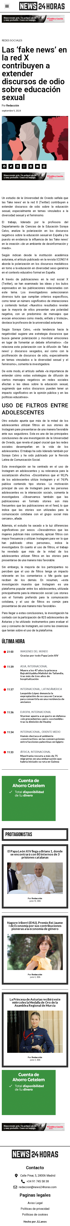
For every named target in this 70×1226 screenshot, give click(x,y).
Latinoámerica (52, 689)
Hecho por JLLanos (35, 1221)
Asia (23, 666)
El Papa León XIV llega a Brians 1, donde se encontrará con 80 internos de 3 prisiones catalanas (35, 854)
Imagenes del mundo (34, 651)
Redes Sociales (12, 40)
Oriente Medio (51, 732)
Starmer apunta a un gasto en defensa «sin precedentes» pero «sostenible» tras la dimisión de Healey (43, 718)
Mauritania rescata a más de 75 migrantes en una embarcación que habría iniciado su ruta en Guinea (41, 758)
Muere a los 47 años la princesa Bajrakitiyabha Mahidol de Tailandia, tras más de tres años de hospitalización (42, 674)
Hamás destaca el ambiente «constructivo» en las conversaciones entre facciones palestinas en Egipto (42, 738)
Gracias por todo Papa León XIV (39, 655)
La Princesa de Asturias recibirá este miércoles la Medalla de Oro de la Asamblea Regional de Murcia (35, 1002)
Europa (25, 712)
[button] (7, 6)
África (24, 752)
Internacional (37, 666)
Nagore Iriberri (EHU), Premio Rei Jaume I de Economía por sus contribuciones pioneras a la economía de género (35, 926)
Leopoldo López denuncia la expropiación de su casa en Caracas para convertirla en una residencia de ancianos (42, 697)
